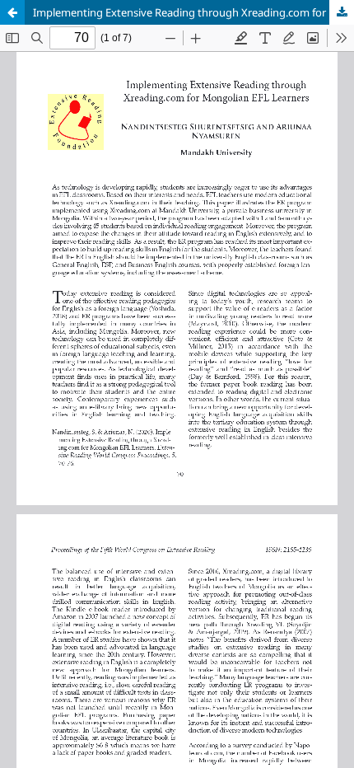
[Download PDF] (341, 12)
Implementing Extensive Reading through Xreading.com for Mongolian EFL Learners (193, 12)
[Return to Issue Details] (12, 12)
